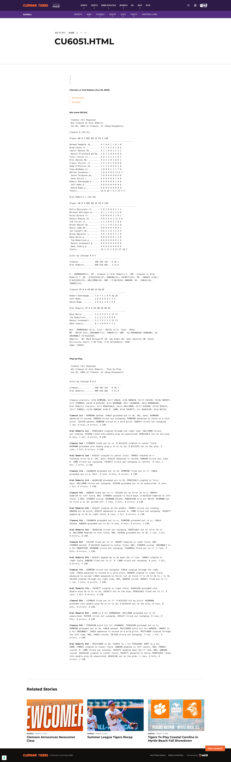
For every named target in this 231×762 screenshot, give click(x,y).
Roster (112, 14)
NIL (132, 5)
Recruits (123, 5)
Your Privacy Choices (158, 755)
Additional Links (149, 14)
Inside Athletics (108, 5)
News (89, 14)
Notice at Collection (175, 755)
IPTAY (148, 5)
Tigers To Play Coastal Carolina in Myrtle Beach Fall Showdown (173, 738)
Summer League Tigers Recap (110, 737)
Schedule (195, 5)
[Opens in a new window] (203, 5)
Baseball (30, 734)
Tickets (94, 5)
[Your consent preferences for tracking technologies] (4, 757)
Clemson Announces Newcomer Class (51, 738)
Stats (123, 14)
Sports (84, 5)
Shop (140, 5)
